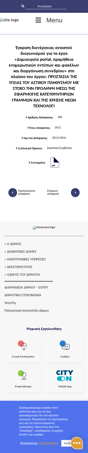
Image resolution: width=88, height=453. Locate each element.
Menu (54, 20)
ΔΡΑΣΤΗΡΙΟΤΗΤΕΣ (19, 267)
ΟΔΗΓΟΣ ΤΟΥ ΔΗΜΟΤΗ (23, 275)
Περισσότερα (29, 443)
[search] (46, 6)
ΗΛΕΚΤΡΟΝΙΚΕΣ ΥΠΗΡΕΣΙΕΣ (26, 259)
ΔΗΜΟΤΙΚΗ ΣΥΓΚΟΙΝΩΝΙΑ (22, 295)
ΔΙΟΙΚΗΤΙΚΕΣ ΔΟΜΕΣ (22, 252)
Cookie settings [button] (48, 443)
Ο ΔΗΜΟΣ (14, 244)
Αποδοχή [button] (69, 443)
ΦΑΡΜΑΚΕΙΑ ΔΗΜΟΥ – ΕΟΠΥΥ (26, 287)
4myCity (10, 303)
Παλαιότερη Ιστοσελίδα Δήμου (26, 310)
